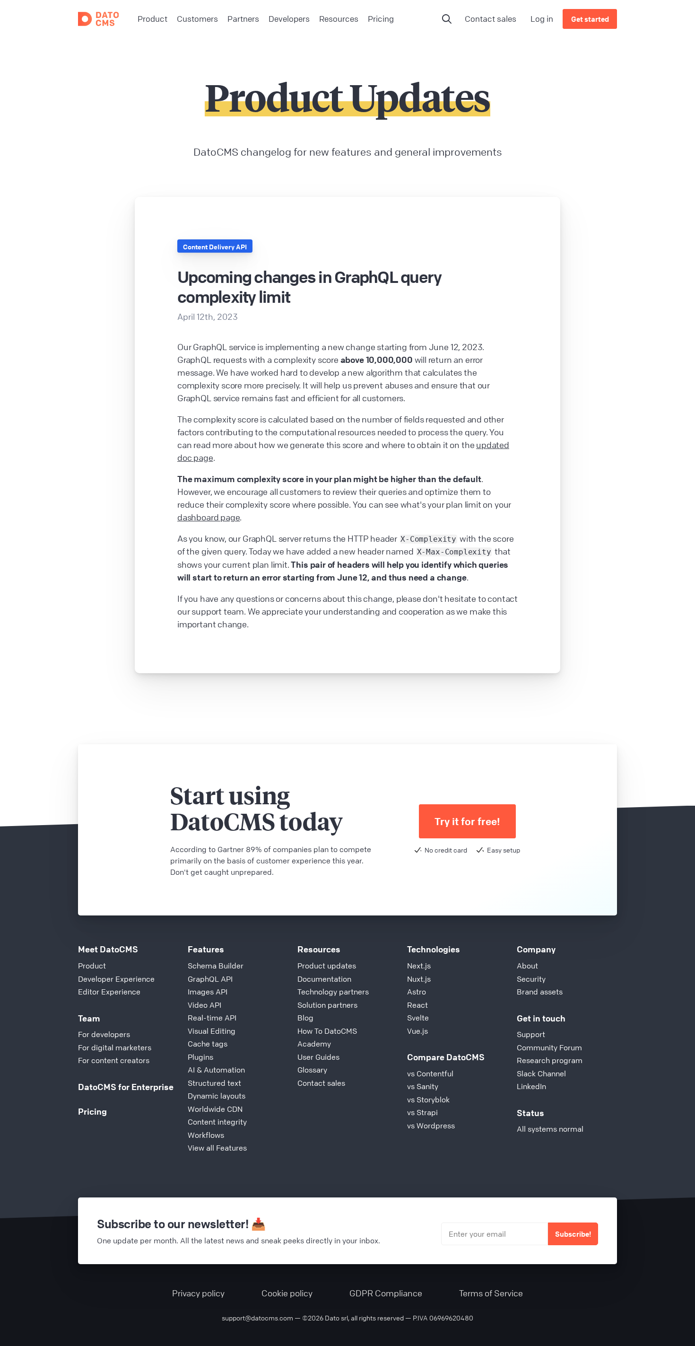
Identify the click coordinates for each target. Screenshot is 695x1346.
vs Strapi (422, 1112)
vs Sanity (422, 1086)
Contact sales (490, 19)
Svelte (418, 1017)
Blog (305, 1017)
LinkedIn (531, 1086)
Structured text (214, 1083)
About (527, 965)
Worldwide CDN (215, 1109)
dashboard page (208, 517)
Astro (416, 991)
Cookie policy (287, 1293)
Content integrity (217, 1121)
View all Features (217, 1147)
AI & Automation (216, 1069)
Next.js (419, 965)
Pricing (92, 1111)
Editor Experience (109, 991)
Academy (314, 1043)
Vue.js (417, 1031)
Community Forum (549, 1047)
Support (531, 1034)
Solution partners (327, 1005)
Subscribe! (573, 1234)
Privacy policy (198, 1293)
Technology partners (333, 991)
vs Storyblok (428, 1099)
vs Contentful (430, 1073)
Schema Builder (215, 965)
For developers (104, 1034)
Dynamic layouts (216, 1095)
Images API (207, 991)
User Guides (318, 1057)
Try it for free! (467, 821)
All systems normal (550, 1129)
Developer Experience (116, 979)
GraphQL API (210, 979)
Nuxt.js (419, 979)
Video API (204, 1005)
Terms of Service (491, 1293)
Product (92, 965)
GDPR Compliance (385, 1293)
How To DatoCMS (327, 1031)
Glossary (312, 1069)
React (417, 1005)
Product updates (326, 965)
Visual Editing (211, 1031)
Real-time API (212, 1017)
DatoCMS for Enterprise (126, 1087)
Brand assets (540, 991)
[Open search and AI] (446, 18)
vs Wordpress (431, 1125)
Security (531, 979)
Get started (590, 19)
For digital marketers (114, 1047)
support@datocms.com (257, 1317)
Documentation (324, 979)
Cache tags (207, 1043)
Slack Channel (541, 1073)
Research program (549, 1060)
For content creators (113, 1060)
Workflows (206, 1135)
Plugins (200, 1057)
